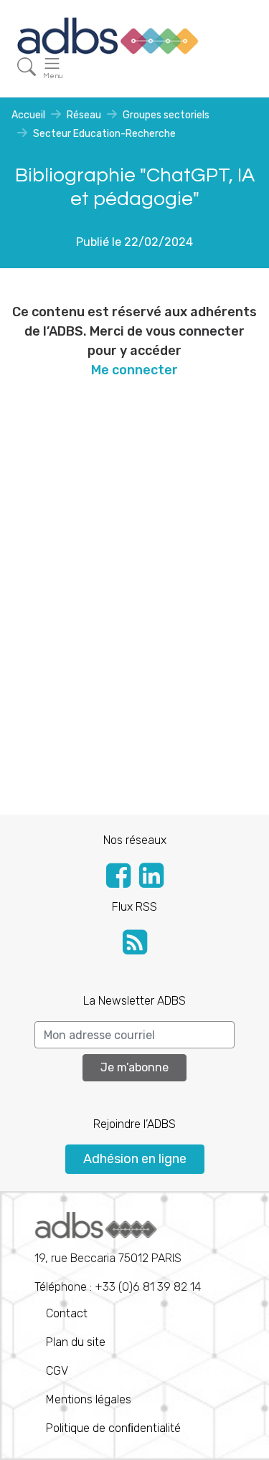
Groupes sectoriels (166, 115)
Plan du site (75, 1342)
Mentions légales (88, 1399)
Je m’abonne (134, 1067)
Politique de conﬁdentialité (113, 1428)
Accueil (28, 115)
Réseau (84, 115)
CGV (57, 1371)
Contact (67, 1313)
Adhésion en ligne (135, 1159)
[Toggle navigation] (26, 67)
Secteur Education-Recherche (104, 134)
